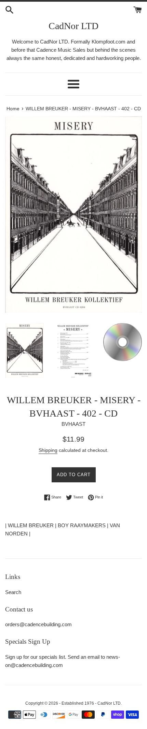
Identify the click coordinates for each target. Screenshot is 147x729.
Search (13, 592)
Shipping (48, 450)
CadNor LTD (73, 26)
